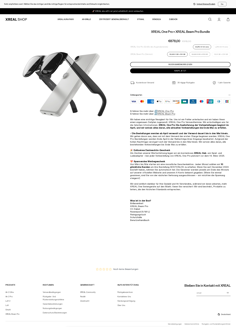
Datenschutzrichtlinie (192, 324)
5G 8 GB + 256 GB (221, 54)
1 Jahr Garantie (224, 83)
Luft (7, 305)
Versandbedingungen (52, 292)
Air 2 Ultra (9, 292)
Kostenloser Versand (145, 83)
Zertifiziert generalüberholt (114, 19)
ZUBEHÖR (173, 19)
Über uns (121, 305)
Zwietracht (84, 301)
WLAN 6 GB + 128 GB (177, 54)
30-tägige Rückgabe (186, 83)
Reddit (82, 297)
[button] (210, 19)
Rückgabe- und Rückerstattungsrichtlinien (216, 324)
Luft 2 (7, 301)
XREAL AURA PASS (65, 19)
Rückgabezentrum (125, 292)
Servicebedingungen (175, 324)
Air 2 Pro (9, 297)
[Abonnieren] (227, 292)
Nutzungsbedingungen (52, 308)
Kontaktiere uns (124, 297)
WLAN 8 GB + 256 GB (200, 55)
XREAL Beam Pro (12, 314)
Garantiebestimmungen (52, 304)
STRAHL (140, 19)
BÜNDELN (156, 19)
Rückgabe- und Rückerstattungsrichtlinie (53, 298)
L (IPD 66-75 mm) (221, 47)
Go (222, 4)
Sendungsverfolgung (126, 301)
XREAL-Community (88, 292)
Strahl (8, 310)
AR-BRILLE (86, 19)
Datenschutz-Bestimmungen (55, 313)
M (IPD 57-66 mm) (202, 47)
